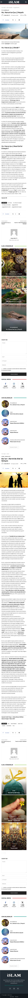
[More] (19, 20)
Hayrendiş (11, 985)
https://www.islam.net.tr (14, 240)
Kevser (22, 985)
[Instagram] (14, 988)
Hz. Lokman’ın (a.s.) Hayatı (14, 274)
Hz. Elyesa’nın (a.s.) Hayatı (14, 329)
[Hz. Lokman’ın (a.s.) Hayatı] (14, 262)
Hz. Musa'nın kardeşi (6, 204)
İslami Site (7, 985)
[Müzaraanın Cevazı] (5, 441)
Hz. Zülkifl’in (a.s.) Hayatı (14, 301)
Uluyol (15, 985)
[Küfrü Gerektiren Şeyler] (5, 413)
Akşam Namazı (14, 432)
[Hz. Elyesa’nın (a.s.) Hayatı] (14, 317)
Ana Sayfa (3, 7)
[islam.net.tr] (2, 15)
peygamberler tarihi (6, 206)
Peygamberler (16, 7)
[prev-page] (2, 334)
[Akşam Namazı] (5, 431)
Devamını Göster (13, 447)
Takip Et (14, 383)
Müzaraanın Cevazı (15, 441)
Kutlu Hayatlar (9, 7)
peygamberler (15, 204)
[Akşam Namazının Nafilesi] (5, 422)
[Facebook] (10, 988)
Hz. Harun (10, 202)
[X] (18, 988)
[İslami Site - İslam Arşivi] (14, 2)
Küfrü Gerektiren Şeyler (16, 414)
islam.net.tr (7, 15)
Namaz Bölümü (13, 421)
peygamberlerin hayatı (16, 206)
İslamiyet (18, 985)
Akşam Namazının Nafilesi (17, 423)
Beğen (5, 383)
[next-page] (5, 334)
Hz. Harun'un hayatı (17, 202)
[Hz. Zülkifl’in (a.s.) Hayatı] (14, 290)
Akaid (11, 412)
